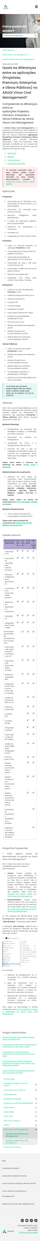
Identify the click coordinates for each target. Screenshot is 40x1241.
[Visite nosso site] (31, 1220)
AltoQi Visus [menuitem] (8, 1116)
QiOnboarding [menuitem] (9, 1079)
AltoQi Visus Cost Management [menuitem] (15, 1129)
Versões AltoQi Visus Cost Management (18, 59)
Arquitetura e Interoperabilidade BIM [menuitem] (18, 1103)
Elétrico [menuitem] (6, 1125)
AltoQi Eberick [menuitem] (9, 1107)
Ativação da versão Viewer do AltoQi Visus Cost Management (21, 895)
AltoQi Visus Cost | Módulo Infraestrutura (17, 524)
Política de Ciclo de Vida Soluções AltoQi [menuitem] (18, 1204)
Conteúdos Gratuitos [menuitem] (10, 1168)
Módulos (10, 157)
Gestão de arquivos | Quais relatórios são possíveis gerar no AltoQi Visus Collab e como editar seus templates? (18, 1063)
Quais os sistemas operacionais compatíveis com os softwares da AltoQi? (18, 1072)
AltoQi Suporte (8, 50)
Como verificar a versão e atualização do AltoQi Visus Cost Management (20, 1011)
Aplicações (11, 153)
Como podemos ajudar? (14, 28)
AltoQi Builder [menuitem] (8, 1112)
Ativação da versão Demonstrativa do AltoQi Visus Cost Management (21, 908)
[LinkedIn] (36, 1220)
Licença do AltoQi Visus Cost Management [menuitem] (17, 1141)
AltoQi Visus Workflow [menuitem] (12, 1147)
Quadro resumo (13, 160)
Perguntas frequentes (16, 164)
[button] (36, 1083)
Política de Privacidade (28, 1232)
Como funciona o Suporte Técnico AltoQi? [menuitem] (19, 1183)
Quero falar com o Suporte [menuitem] (14, 1090)
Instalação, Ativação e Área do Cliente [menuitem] (15, 1084)
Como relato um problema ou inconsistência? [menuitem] (14, 1193)
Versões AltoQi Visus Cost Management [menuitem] (17, 1135)
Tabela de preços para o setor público (20, 182)
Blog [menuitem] (4, 1161)
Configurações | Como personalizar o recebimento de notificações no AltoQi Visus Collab (18, 1054)
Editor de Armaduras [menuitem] (11, 1121)
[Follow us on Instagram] (22, 1220)
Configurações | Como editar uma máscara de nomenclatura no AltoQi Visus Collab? (19, 1046)
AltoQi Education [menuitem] (10, 1094)
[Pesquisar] (36, 36)
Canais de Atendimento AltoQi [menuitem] (14, 1176)
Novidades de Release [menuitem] (12, 1099)
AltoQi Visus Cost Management (14, 55)
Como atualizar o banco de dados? (20, 503)
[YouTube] (27, 1220)
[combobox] (18, 36)
